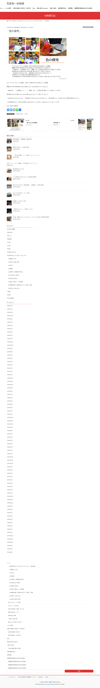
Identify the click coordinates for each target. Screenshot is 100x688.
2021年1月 (9, 493)
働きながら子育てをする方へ (15, 622)
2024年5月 (9, 361)
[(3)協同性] (84, 124)
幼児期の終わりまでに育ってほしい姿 (16, 255)
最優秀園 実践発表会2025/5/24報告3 (17, 664)
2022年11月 (10, 420)
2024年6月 (9, 358)
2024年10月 (10, 345)
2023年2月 (9, 411)
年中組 (26, 113)
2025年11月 (10, 312)
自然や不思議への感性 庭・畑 (16, 609)
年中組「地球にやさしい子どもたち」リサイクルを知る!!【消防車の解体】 (31, 217)
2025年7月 (9, 322)
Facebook (40, 677)
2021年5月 (9, 479)
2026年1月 (9, 309)
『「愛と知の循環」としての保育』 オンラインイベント (27, 155)
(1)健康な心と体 (12, 258)
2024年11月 (10, 342)
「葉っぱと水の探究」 (32, 122)
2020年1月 (9, 532)
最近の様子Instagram (12, 641)
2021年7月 (9, 473)
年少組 (8, 245)
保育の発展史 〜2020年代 (14, 635)
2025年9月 (9, 319)
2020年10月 (10, 502)
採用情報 (9, 655)
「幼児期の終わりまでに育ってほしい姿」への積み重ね (22, 566)
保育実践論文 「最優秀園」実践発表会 (22, 139)
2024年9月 (9, 348)
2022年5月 (9, 440)
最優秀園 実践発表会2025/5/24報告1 (16, 658)
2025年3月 (9, 332)
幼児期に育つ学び (11, 252)
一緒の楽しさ (56, 122)
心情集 (8, 291)
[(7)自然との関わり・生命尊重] (15, 124)
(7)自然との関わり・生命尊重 (15, 281)
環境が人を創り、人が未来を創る (21, 147)
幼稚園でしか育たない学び (19, 201)
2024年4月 (9, 365)
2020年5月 (9, 519)
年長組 (8, 248)
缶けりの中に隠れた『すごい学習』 (21, 193)
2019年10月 (10, 542)
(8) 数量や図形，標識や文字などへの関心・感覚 (20, 285)
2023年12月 (10, 378)
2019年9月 (9, 545)
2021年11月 (10, 460)
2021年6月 (9, 476)
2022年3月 (9, 447)
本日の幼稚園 (10, 298)
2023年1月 (9, 414)
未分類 (8, 294)
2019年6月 (9, 552)
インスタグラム (11, 677)
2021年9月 (9, 466)
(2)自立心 (10, 265)
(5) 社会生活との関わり (14, 275)
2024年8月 (9, 351)
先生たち (9, 235)
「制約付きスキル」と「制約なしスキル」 (23, 209)
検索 (79, 671)
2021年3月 (9, 486)
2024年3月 (9, 368)
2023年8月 (9, 391)
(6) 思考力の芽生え (88, 27)
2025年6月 (9, 325)
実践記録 (9, 239)
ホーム (8, 563)
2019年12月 (10, 535)
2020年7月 (9, 512)
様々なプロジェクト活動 (14, 602)
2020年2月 (9, 529)
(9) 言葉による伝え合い (14, 288)
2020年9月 (9, 506)
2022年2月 (9, 450)
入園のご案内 (10, 645)
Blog (8, 638)
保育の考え (10, 232)
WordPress (43, 684)
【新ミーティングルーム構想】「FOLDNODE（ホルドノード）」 (23, 163)
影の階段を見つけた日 (18, 169)
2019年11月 (10, 539)
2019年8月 (9, 548)
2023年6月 (9, 397)
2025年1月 (9, 338)
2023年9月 (9, 388)
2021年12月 (10, 457)
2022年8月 (9, 430)
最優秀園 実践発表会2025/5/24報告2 (17, 661)
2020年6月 (9, 516)
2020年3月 (9, 526)
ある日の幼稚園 (11, 229)
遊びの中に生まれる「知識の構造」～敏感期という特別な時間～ (29, 185)
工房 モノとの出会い (13, 605)
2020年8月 (9, 509)
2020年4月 (9, 522)
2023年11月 (10, 381)
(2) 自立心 (11, 572)
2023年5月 (9, 401)
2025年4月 (9, 328)
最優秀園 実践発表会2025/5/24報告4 (17, 668)
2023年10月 (10, 384)
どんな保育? (10, 625)
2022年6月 (9, 437)
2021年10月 (10, 463)
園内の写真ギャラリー (13, 612)
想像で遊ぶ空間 (12, 615)
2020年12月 (10, 496)
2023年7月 (9, 394)
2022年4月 (9, 443)
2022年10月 (10, 424)
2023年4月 (9, 404)
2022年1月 (9, 453)
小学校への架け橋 (12, 618)
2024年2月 (9, 371)
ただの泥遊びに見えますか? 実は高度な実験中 (24, 177)
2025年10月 (10, 315)
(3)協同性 (10, 268)
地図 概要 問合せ (11, 651)
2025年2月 (9, 335)
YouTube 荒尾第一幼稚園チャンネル (27, 677)
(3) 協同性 (11, 576)
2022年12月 (10, 417)
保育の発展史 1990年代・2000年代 (16, 628)
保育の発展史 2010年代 (14, 632)
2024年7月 (9, 355)
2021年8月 (9, 470)
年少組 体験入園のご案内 (14, 648)
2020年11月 (10, 499)
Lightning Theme (50, 684)
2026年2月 (9, 305)
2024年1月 (9, 374)
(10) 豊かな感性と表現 (13, 262)
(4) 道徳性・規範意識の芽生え (15, 271)
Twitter (46, 677)
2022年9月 (9, 427)
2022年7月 (9, 433)
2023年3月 (9, 407)
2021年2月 (9, 489)
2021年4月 (9, 483)
